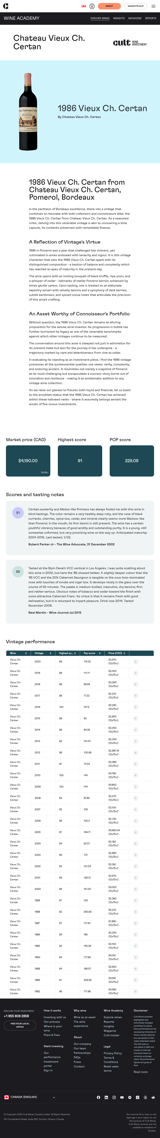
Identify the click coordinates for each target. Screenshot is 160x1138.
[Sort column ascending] (26, 653)
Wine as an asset (84, 1017)
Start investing (53, 1046)
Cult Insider (111, 1035)
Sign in (48, 1070)
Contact (79, 1066)
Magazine (135, 18)
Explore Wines (100, 18)
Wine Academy (113, 1010)
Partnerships (82, 1053)
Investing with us (55, 1017)
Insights (119, 18)
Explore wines (113, 1017)
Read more (141, 1072)
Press (77, 1062)
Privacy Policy (113, 1053)
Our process (52, 1022)
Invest (109, 6)
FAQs (77, 1057)
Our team (80, 1048)
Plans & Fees (52, 1035)
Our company (82, 1044)
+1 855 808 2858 (16, 1016)
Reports (150, 18)
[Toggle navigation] (153, 6)
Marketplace (136, 6)
